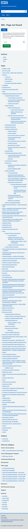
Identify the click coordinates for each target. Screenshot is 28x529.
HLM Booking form (7, 225)
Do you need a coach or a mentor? (16, 135)
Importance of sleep (7, 384)
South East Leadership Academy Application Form (14, 342)
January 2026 (5, 498)
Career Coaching (12, 133)
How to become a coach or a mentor (17, 141)
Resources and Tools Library (11, 328)
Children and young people (9, 382)
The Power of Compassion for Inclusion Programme (14, 392)
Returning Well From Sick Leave (10, 419)
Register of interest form (8, 308)
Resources (10, 158)
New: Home (5, 268)
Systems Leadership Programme (10, 358)
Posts (4, 61)
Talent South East (9, 105)
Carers (3, 380)
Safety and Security (7, 428)
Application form (6, 87)
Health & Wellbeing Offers (14, 168)
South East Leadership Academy (8, 6)
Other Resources (6, 275)
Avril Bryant (5, 438)
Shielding (4, 404)
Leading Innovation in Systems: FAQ (10, 262)
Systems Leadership (9, 170)
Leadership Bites (6, 398)
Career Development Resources (12, 314)
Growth (4, 432)
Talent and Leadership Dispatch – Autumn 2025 (13, 476)
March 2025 (5, 508)
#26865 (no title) (9, 368)
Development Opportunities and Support (12, 93)
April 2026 (4, 496)
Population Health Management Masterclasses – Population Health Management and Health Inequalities (13, 281)
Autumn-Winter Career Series (15, 97)
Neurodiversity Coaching (14, 145)
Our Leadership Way (7, 277)
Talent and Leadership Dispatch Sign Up (11, 365)
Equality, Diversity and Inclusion (12, 233)
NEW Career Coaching (7, 456)
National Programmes (10, 127)
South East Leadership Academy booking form (13, 344)
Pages (4, 57)
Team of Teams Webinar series (9, 390)
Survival (4, 425)
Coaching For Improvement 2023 (10, 89)
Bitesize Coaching (12, 131)
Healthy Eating (6, 386)
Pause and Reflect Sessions (8, 402)
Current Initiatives (12, 235)
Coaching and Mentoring (11, 129)
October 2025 (5, 500)
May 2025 (4, 504)
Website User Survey (7, 372)
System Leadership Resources (9, 354)
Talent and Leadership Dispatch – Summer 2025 (13, 478)
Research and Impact (10, 326)
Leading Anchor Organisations (9, 260)
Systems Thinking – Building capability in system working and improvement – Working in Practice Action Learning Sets (14, 362)
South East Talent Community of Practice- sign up (14, 346)
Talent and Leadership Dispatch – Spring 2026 (13, 472)
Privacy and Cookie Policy (8, 295)
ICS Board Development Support (19, 184)
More (8, 15)
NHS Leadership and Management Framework (13, 271)
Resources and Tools (7, 310)
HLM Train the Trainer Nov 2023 (10, 229)
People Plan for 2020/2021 (8, 470)
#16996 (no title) (6, 68)
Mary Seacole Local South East (9, 264)
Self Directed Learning (10, 125)
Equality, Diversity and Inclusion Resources (15, 316)
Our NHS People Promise (8, 468)
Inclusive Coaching (12, 143)
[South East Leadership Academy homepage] (4, 2)
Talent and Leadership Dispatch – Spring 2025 (13, 480)
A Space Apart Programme (17, 109)
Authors (5, 59)
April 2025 (4, 506)
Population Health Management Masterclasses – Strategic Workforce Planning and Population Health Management (13, 286)
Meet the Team (9, 79)
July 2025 (4, 502)
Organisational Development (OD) (13, 153)
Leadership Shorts (6, 400)
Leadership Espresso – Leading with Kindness (13, 256)
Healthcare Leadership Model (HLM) (14, 318)
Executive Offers (9, 151)
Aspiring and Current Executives (15, 115)
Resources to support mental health (10, 334)
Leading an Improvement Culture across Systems (13, 258)
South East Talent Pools (7, 377)
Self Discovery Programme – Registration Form (13, 340)
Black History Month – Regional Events (11, 423)
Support (4, 352)
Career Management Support (12, 95)
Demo (3, 91)
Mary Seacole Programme (8, 266)
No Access (4, 273)
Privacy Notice (4, 517)
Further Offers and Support (11, 247)
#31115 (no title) (6, 70)
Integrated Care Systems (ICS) (15, 182)
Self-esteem (5, 430)
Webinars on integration (14, 200)
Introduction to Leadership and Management (13, 388)
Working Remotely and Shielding (10, 421)
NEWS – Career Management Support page (12, 450)
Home (3, 15)
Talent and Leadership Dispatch (12, 202)
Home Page (6, 45)
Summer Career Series (13, 103)
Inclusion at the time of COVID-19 (16, 245)
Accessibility (5, 85)
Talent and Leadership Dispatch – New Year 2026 (14, 474)
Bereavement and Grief (8, 417)
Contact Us (7, 77)
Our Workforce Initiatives (11, 161)
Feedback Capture (6, 223)
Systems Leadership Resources (12, 332)
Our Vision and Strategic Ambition (13, 83)
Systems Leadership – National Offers (11, 356)
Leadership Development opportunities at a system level (20, 191)
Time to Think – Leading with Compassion (12, 72)
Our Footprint (8, 81)
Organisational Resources (11, 320)
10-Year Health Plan (13, 173)
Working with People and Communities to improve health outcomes (15, 197)
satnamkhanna (6, 441)
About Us (4, 75)
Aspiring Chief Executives (14, 107)
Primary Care (8, 163)
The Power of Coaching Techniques (10, 370)
